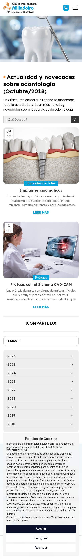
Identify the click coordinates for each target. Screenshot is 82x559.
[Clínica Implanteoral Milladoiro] (20, 7)
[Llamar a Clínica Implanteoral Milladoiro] (66, 8)
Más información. (60, 517)
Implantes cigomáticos (41, 190)
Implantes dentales (41, 183)
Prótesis (41, 278)
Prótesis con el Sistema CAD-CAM (41, 284)
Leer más (41, 212)
